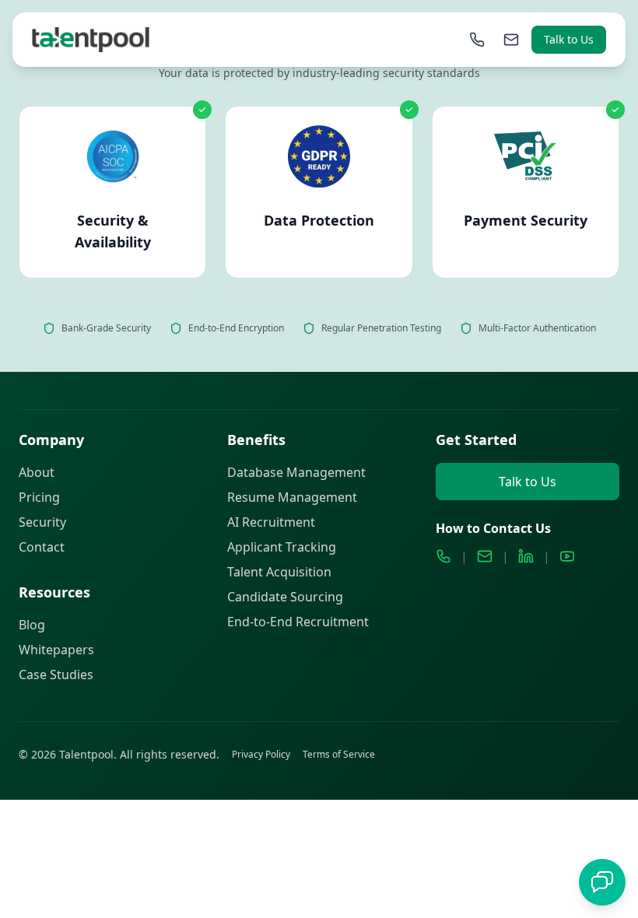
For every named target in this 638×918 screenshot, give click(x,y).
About (36, 472)
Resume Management (292, 497)
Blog (32, 624)
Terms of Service (339, 754)
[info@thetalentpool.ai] (511, 40)
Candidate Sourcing (285, 596)
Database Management (296, 472)
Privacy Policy (261, 754)
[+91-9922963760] (477, 40)
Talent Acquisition (279, 571)
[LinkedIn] (526, 556)
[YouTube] (567, 556)
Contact (42, 546)
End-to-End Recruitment (298, 621)
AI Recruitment (271, 522)
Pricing (39, 497)
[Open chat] (602, 882)
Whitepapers (56, 649)
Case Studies (56, 674)
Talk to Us (569, 39)
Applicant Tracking (281, 546)
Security (42, 522)
